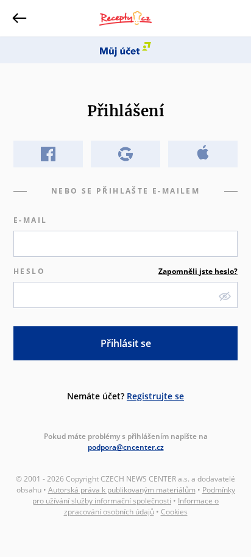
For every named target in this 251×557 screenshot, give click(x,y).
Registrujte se (155, 396)
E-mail (30, 220)
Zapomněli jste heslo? (198, 271)
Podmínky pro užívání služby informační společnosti (133, 495)
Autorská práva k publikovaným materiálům (122, 490)
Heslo (125, 271)
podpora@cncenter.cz (126, 447)
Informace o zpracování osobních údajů (141, 506)
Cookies (174, 511)
